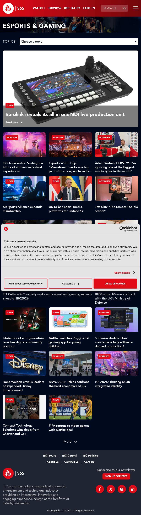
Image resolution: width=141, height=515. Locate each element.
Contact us (71, 462)
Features (12, 137)
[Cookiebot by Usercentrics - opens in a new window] (122, 228)
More (68, 441)
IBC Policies (90, 456)
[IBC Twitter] (111, 489)
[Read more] (70, 89)
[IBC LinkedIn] (133, 489)
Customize (68, 283)
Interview (104, 137)
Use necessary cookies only (25, 283)
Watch (39, 8)
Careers (89, 462)
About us (52, 462)
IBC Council (69, 456)
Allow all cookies (115, 283)
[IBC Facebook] (100, 489)
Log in (89, 8)
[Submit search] (124, 8)
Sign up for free (116, 476)
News (10, 105)
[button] (135, 8)
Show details (122, 272)
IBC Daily (72, 8)
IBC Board (49, 456)
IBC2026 (54, 8)
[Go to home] (13, 8)
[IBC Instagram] (122, 489)
